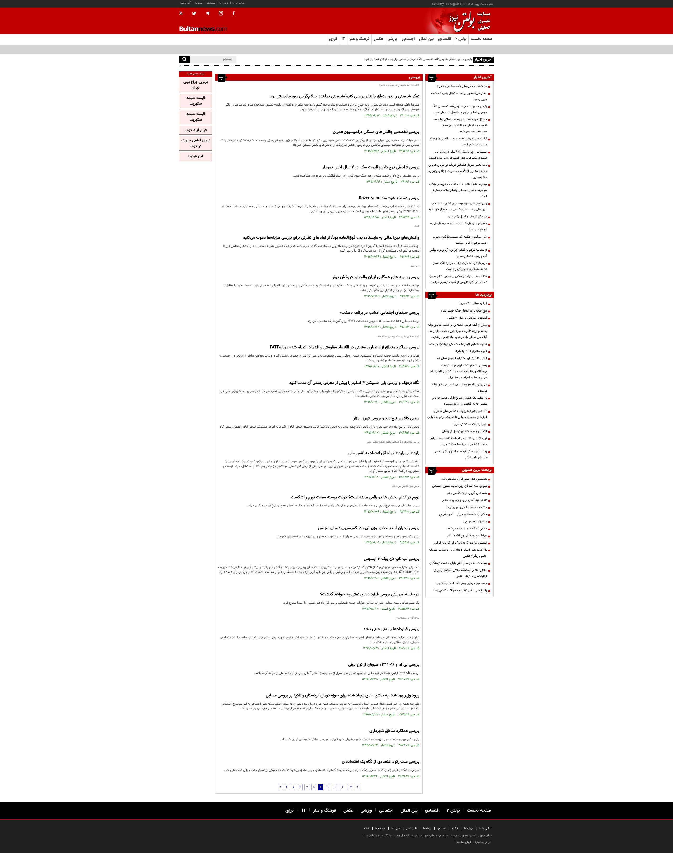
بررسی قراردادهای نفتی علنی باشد (391, 629)
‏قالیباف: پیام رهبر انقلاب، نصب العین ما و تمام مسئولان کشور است (458, 141)
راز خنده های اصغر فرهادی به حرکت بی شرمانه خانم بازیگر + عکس (458, 553)
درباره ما (223, 3)
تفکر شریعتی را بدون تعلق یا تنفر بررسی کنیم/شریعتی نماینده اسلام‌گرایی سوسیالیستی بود (344, 96)
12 (342, 787)
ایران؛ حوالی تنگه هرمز (473, 303)
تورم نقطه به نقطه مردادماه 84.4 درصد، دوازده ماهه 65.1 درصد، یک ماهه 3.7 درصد (458, 441)
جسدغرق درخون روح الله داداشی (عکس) (461, 583)
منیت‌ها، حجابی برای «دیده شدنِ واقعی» (462, 86)
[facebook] (233, 14)
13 (350, 787)
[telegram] (207, 13)
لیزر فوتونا (195, 156)
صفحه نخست (481, 39)
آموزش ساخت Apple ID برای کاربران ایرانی (460, 542)
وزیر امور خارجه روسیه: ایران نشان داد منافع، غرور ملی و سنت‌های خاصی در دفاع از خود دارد (457, 206)
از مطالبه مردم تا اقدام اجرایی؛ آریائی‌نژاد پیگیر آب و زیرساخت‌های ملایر (458, 253)
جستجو (441, 828)
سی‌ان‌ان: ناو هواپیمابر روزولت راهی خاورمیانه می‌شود (459, 387)
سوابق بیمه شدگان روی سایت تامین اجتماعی (459, 486)
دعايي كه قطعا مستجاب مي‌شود (467, 528)
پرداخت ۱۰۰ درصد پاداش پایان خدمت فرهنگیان (458, 563)
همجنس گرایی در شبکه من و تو (467, 493)
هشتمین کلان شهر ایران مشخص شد (464, 478)
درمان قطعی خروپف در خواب (195, 143)
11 (335, 787)
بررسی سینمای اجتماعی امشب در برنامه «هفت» (379, 312)
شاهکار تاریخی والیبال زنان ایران (467, 216)
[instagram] (220, 13)
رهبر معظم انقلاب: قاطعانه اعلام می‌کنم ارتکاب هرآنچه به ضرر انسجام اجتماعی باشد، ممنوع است (458, 190)
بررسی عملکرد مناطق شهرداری (394, 731)
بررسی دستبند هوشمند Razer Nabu (389, 198)
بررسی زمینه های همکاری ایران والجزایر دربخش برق (376, 277)
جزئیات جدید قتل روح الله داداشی (466, 535)
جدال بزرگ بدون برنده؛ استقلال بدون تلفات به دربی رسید (459, 96)
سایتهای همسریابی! (474, 521)
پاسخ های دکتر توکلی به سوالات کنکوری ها (460, 590)
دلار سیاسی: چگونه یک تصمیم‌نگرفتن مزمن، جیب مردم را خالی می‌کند (460, 239)
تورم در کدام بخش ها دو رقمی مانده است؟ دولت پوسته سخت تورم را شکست (355, 497)
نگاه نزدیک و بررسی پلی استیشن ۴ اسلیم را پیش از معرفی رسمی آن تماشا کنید (354, 383)
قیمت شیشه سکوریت (195, 101)
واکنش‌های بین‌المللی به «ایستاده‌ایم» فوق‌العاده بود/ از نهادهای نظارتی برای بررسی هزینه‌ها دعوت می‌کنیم (331, 237)
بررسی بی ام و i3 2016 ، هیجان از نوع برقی (383, 664)
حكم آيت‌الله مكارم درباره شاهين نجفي (463, 514)
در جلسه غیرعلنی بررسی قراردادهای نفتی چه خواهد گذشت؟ (369, 594)
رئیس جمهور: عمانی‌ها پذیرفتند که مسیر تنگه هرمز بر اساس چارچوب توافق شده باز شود (459, 109)
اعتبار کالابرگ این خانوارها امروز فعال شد (461, 358)
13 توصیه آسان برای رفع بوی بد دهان (464, 500)
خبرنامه (198, 3)
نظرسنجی (411, 828)
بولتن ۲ (460, 39)
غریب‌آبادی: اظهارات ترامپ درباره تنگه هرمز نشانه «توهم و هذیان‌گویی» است (460, 266)
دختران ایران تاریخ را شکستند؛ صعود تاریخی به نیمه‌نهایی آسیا (458, 226)
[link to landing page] (468, 21)
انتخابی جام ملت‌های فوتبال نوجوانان (464, 431)
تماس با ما (238, 3)
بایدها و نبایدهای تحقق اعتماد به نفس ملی (383, 453)
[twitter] (194, 14)
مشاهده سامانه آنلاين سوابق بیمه (466, 507)
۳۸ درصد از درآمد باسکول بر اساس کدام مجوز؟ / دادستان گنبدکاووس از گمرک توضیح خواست (458, 279)
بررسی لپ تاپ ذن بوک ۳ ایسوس (391, 559)
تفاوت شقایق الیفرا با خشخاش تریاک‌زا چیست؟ (458, 344)
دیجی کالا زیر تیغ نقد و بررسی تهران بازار (386, 418)
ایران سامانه (463, 842)
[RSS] (182, 14)
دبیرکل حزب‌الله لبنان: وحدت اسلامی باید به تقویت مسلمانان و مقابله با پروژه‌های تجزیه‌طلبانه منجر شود (460, 125)
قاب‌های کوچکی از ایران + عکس (467, 317)
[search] (184, 59)
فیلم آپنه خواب (196, 130)
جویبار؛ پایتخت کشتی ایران (470, 424)
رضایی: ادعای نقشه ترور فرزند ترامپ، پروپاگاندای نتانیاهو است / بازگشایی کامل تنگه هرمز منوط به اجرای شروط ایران (458, 371)
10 (327, 787)
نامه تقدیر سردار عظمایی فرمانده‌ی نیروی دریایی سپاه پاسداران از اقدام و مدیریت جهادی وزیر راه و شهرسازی (457, 171)
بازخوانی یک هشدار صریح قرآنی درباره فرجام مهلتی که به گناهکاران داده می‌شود (459, 400)
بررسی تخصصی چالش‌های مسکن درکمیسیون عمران (376, 132)
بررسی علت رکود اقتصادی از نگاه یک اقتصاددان (380, 762)
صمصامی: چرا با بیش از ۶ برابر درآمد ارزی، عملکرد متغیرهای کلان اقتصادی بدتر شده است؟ (458, 154)
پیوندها (211, 3)
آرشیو (455, 828)
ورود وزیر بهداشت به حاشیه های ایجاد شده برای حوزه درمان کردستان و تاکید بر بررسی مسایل (342, 695)
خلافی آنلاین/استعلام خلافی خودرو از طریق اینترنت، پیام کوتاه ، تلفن (460, 573)
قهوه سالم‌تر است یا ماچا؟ (471, 351)
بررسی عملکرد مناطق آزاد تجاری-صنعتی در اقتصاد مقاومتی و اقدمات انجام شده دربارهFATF (344, 347)
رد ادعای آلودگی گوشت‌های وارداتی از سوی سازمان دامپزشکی (460, 454)
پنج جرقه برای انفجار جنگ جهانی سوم (464, 310)
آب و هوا (185, 3)
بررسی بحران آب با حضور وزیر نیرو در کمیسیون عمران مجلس (368, 528)
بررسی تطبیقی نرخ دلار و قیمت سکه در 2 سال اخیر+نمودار (371, 167)
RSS (366, 828)
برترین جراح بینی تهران (195, 85)
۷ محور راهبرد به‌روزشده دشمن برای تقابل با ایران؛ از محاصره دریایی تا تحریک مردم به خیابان (457, 414)
